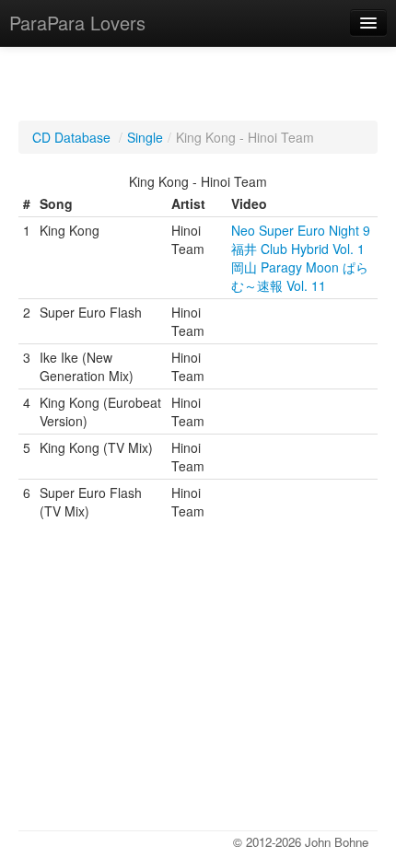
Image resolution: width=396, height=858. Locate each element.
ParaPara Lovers (77, 22)
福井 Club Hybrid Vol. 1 (298, 248)
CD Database (71, 137)
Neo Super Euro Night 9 (300, 230)
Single (145, 137)
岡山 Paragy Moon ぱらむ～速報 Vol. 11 (299, 276)
